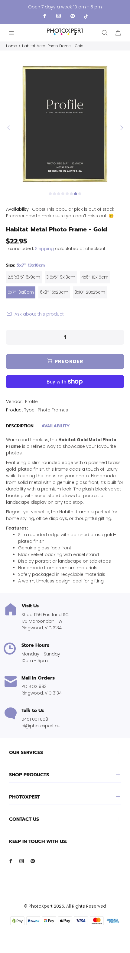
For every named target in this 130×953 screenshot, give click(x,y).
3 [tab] (58, 193)
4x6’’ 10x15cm (95, 277)
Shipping (44, 249)
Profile (31, 402)
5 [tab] (67, 193)
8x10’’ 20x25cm (89, 292)
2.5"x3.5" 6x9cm (24, 277)
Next (121, 127)
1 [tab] (50, 193)
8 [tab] (79, 193)
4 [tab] (62, 193)
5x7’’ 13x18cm (21, 292)
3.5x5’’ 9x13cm (60, 277)
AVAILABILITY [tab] (55, 426)
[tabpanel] (65, 124)
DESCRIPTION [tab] (20, 426)
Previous (9, 127)
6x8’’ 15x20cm (54, 292)
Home (11, 45)
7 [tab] (75, 193)
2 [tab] (54, 193)
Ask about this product (39, 314)
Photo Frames (53, 410)
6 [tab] (71, 193)
